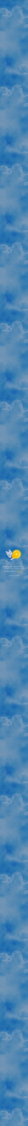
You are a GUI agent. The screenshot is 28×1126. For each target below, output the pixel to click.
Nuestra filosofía (14, 575)
